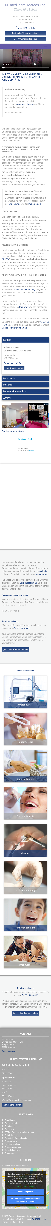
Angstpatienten (11, 1141)
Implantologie (34, 204)
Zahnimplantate (11, 1123)
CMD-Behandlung (12, 1135)
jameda (31, 450)
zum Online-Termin (14, 368)
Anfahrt (7, 397)
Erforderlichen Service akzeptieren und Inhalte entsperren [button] (25, 1200)
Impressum (6, 1222)
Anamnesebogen (25, 104)
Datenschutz (18, 1222)
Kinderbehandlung (12, 1144)
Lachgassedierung (28, 583)
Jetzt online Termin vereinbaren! (25, 33)
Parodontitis (10, 1126)
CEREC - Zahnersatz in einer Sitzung (19, 1132)
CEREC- (5, 259)
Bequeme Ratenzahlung (14, 391)
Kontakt (7, 340)
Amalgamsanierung (13, 1147)
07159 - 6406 (27, 27)
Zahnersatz (9, 1129)
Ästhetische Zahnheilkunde (16, 1138)
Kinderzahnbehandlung (24, 289)
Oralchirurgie (14, 204)
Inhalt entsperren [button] (25, 1192)
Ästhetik (43, 571)
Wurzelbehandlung (12, 1150)
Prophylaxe (24, 307)
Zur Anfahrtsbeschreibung (25, 39)
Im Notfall (8, 384)
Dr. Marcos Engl (25, 439)
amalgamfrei (41, 574)
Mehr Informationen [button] (25, 1187)
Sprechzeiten (9, 378)
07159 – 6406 (14, 363)
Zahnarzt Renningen (17, 1216)
